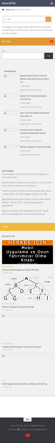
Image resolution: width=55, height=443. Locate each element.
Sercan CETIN (8, 3)
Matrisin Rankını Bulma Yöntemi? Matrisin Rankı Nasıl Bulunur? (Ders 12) (34, 79)
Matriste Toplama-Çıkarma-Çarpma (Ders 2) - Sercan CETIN (27, 182)
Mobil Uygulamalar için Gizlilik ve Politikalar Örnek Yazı (24, 384)
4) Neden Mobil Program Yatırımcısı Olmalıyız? (21, 347)
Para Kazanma (7, 267)
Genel (4, 381)
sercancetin (26, 90)
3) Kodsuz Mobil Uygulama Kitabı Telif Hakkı (20, 270)
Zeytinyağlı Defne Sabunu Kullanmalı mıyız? (27, 214)
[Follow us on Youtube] (51, 41)
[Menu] (51, 3)
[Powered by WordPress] (18, 429)
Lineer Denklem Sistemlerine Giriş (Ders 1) (19, 186)
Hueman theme (41, 429)
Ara (3, 51)
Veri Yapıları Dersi (9, 304)
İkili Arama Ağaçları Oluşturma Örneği (35, 147)
